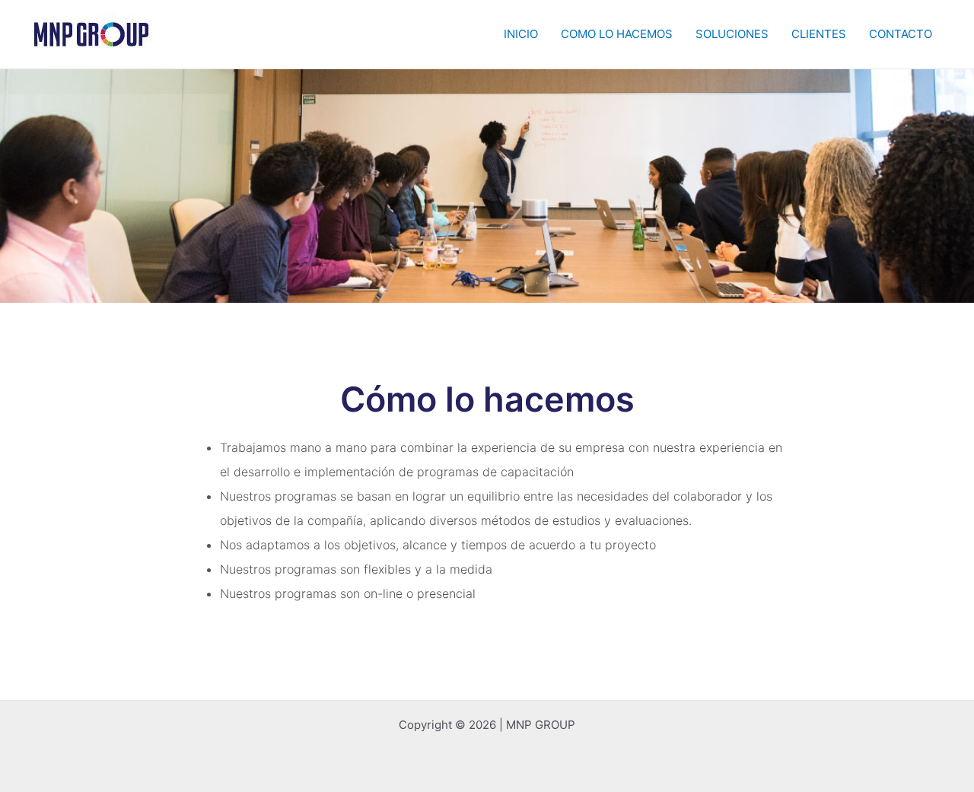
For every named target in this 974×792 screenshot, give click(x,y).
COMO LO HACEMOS (617, 34)
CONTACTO (900, 34)
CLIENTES (818, 34)
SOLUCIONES (732, 34)
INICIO (521, 34)
